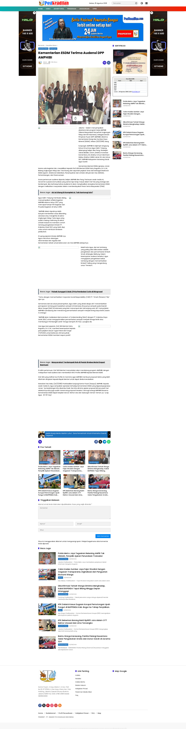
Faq (76, 695)
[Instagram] (52, 705)
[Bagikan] (109, 63)
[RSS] (60, 705)
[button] (136, 3)
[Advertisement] (74, 413)
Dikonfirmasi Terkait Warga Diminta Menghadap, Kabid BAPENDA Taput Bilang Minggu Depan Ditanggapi (98, 469)
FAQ (93, 713)
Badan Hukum (80, 685)
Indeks (77, 675)
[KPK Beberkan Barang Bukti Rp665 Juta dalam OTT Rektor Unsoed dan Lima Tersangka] (74, 481)
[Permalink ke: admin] (40, 63)
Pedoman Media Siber (83, 692)
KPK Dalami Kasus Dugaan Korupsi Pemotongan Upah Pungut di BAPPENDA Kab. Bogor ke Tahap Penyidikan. (49, 493)
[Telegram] (104, 442)
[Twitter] (100, 442)
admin (45, 62)
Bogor (41, 486)
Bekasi (66, 462)
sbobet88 (117, 728)
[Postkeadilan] (54, 3)
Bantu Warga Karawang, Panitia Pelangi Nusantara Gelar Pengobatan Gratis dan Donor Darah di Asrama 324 (99, 493)
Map (99, 713)
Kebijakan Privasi (81, 689)
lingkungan (53, 48)
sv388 (113, 728)
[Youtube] (56, 705)
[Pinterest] (48, 705)
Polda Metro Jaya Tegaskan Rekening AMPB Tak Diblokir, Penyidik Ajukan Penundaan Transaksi (49, 469)
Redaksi (78, 679)
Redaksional (51, 713)
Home (40, 713)
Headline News (43, 48)
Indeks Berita (80, 682)
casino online (108, 728)
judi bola (121, 728)
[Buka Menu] (146, 3)
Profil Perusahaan (65, 713)
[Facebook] (96, 442)
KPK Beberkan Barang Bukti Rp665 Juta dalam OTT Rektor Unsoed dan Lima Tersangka (73, 493)
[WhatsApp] (109, 442)
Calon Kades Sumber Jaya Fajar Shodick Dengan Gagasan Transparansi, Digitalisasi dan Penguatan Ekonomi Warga (73, 469)
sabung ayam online (65, 728)
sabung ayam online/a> (98, 728)
